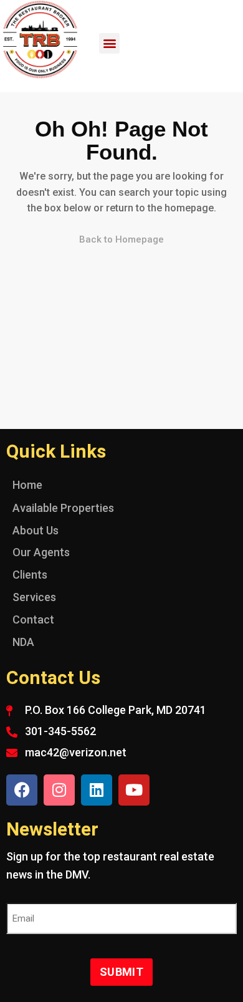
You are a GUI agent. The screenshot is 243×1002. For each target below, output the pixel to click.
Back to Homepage (121, 239)
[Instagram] (59, 790)
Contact (33, 619)
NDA (23, 641)
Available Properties (63, 507)
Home (27, 484)
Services (34, 597)
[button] (109, 43)
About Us (35, 530)
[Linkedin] (96, 790)
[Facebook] (21, 790)
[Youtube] (134, 790)
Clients (29, 574)
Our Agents (41, 552)
